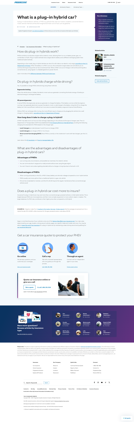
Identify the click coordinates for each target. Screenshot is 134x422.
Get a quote (30, 287)
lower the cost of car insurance (31, 225)
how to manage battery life (45, 140)
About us (81, 2)
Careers (55, 368)
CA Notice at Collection (82, 388)
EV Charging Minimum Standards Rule (61, 122)
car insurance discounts (24, 227)
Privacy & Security (62, 388)
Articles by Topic (78, 7)
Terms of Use (71, 388)
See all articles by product (24, 334)
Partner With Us (97, 372)
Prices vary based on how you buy (61, 401)
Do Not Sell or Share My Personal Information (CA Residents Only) (39, 391)
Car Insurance (36, 365)
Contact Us (96, 368)
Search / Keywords (31, 383)
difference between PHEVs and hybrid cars (42, 73)
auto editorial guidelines (38, 30)
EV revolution (31, 140)
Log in (119, 2)
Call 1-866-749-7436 (47, 266)
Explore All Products (38, 372)
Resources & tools (72, 2)
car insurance (38, 291)
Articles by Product (65, 7)
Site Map (33, 388)
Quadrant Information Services (46, 209)
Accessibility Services (42, 388)
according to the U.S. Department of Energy (46, 113)
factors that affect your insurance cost (64, 221)
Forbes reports (60, 209)
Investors (55, 370)
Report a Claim (74, 368)
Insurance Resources (94, 388)
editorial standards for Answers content (91, 346)
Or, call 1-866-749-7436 (44, 287)
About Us (55, 365)
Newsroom (56, 372)
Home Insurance (37, 368)
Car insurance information (34, 46)
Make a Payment (74, 370)
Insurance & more (55, 2)
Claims (63, 2)
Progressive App (97, 370)
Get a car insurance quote (23, 266)
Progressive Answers (38, 370)
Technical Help (52, 388)
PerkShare (73, 372)
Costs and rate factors (102, 81)
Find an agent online (72, 266)
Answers (53, 7)
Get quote (128, 418)
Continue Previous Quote (76, 365)
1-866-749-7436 (111, 3)
